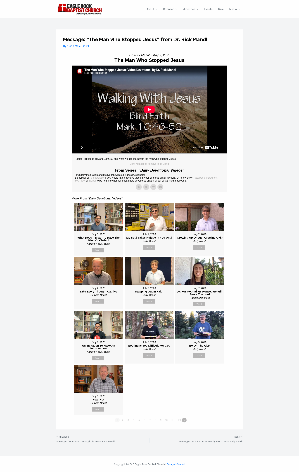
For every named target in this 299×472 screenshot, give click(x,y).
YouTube (80, 180)
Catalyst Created (176, 464)
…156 (178, 420)
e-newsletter (97, 177)
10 (166, 420)
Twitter (92, 180)
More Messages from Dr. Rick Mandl (149, 164)
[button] (156, 9)
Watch (98, 250)
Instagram (211, 177)
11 (172, 420)
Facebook (199, 177)
